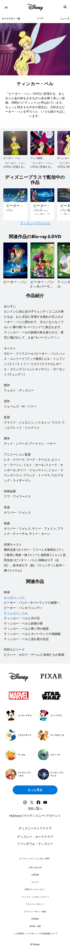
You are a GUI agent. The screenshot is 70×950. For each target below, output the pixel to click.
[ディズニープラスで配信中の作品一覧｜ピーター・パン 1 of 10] (15, 195)
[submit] (65, 7)
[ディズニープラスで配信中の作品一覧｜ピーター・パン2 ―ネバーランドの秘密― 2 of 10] (42, 195)
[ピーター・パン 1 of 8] (15, 260)
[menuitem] (6, 7)
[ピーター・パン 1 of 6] (15, 143)
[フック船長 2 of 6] (42, 143)
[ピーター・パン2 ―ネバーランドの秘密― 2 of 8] (42, 260)
